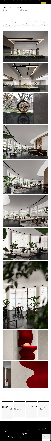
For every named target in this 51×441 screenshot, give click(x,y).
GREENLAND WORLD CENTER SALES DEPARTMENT (5, 407)
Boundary (40, 405)
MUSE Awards (5, 0)
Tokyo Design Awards (40, 0)
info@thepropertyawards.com (41, 430)
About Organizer (7, 430)
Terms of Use (19, 437)
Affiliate (6, 431)
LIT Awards (26, 0)
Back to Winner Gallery (45, 398)
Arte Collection (35, 0)
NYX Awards (13, 0)
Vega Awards (10, 0)
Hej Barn (15, 405)
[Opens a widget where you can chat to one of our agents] (46, 437)
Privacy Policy (22, 437)
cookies (26, 437)
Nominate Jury (28, 430)
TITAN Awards (18, 0)
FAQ (16, 430)
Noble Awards (30, 0)
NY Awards (22, 0)
